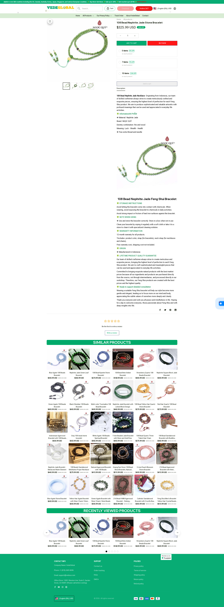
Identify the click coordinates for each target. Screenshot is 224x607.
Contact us (98, 566)
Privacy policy (139, 566)
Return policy (138, 579)
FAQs (96, 575)
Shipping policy (139, 575)
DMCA (96, 579)
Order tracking (99, 570)
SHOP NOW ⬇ (112, 2)
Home (119, 19)
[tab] (106, 551)
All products (127, 19)
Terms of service (140, 570)
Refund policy (139, 584)
